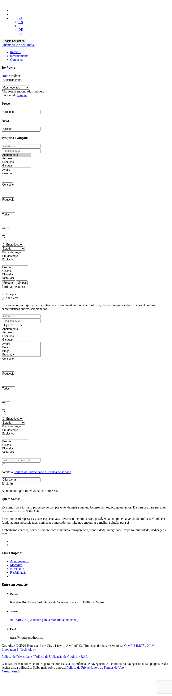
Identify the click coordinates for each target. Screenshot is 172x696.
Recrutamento (19, 56)
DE (20, 29)
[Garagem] (16, 166)
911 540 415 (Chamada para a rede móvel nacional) (44, 620)
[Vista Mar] (15, 278)
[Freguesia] (8, 200)
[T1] (4, 233)
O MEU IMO (133, 645)
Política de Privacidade (17, 656)
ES (20, 33)
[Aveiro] (7, 170)
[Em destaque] (11, 256)
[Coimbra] (7, 173)
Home (6, 76)
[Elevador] (15, 274)
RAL (84, 656)
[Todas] (6, 215)
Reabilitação (18, 572)
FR (20, 26)
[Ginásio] (15, 271)
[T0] (4, 229)
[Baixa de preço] (11, 252)
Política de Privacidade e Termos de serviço (42, 472)
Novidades (17, 569)
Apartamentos (19, 561)
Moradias (16, 565)
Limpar (22, 95)
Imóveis (15, 52)
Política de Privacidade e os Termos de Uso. (95, 667)
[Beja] (21, 347)
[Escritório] (16, 162)
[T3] (4, 240)
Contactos (16, 59)
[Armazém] (16, 158)
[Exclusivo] (11, 259)
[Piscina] (15, 267)
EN (20, 22)
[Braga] (21, 351)
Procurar (8, 282)
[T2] (4, 237)
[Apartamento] (16, 155)
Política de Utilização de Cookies (56, 656)
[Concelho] (8, 185)
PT (20, 18)
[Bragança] (21, 355)
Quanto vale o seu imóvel (18, 45)
